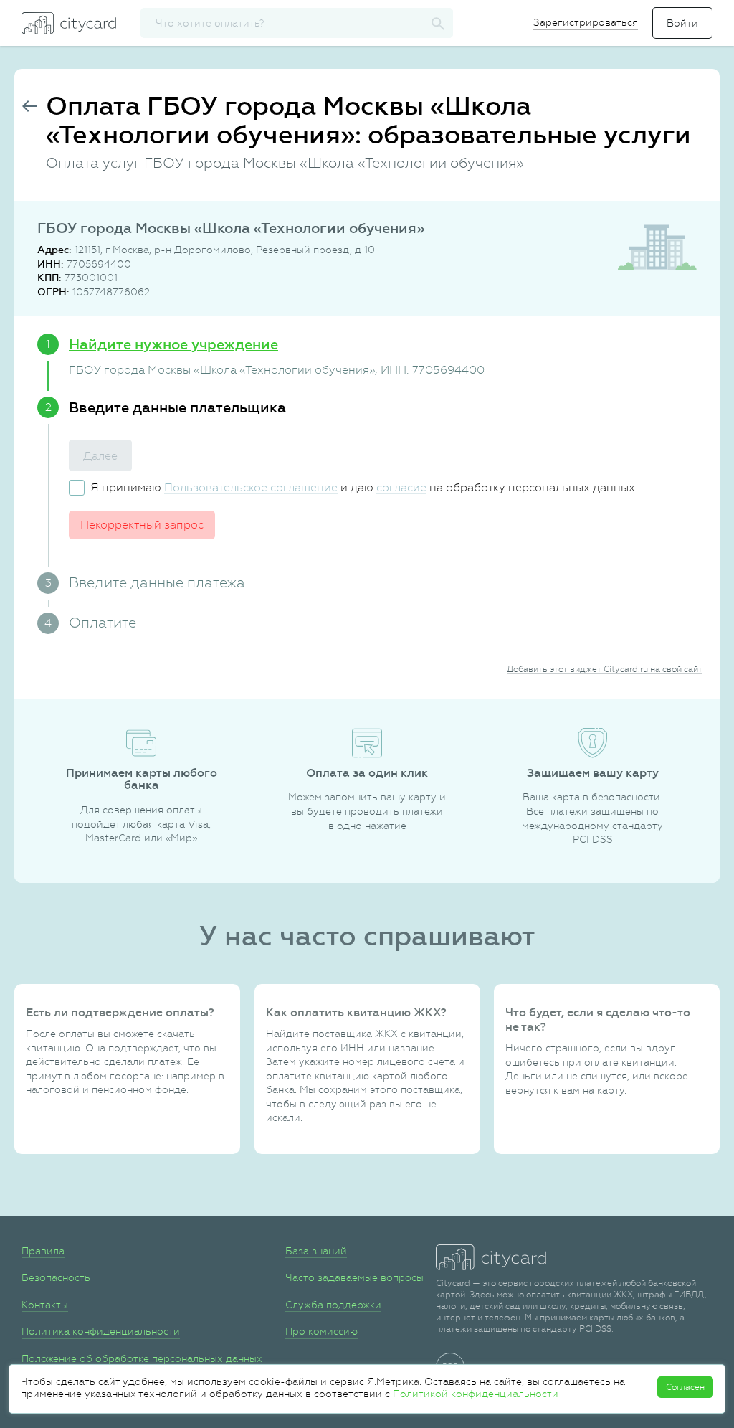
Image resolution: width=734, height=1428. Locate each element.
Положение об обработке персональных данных (142, 1358)
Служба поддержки (333, 1304)
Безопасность (56, 1277)
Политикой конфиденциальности (475, 1393)
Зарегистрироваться (585, 22)
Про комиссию (321, 1331)
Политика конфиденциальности (101, 1331)
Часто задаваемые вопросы (354, 1277)
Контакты (45, 1304)
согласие (401, 487)
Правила (43, 1251)
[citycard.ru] (69, 23)
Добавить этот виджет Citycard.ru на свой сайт (604, 669)
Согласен (685, 1387)
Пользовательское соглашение (251, 487)
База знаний (316, 1251)
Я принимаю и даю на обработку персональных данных (362, 487)
